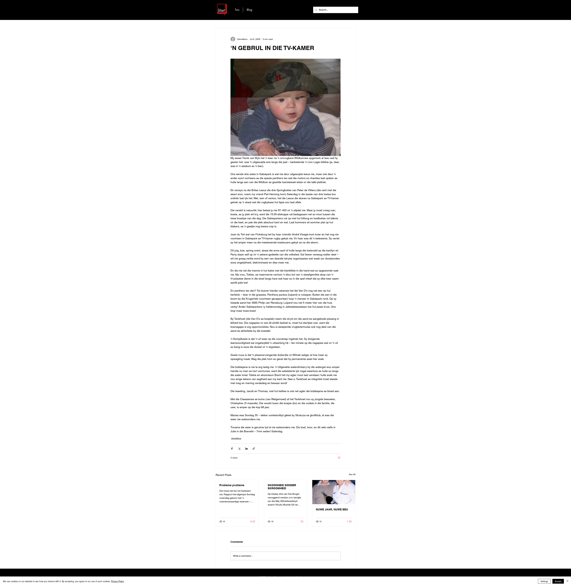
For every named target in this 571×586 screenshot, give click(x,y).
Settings (544, 581)
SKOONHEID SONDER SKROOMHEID (282, 487)
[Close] (567, 581)
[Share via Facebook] (231, 448)
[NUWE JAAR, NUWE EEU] (333, 492)
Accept (558, 581)
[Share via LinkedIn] (246, 448)
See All (352, 474)
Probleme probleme (231, 485)
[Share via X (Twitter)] (239, 448)
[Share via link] (253, 448)
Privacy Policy (117, 581)
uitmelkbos (236, 438)
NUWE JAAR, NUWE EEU (332, 509)
